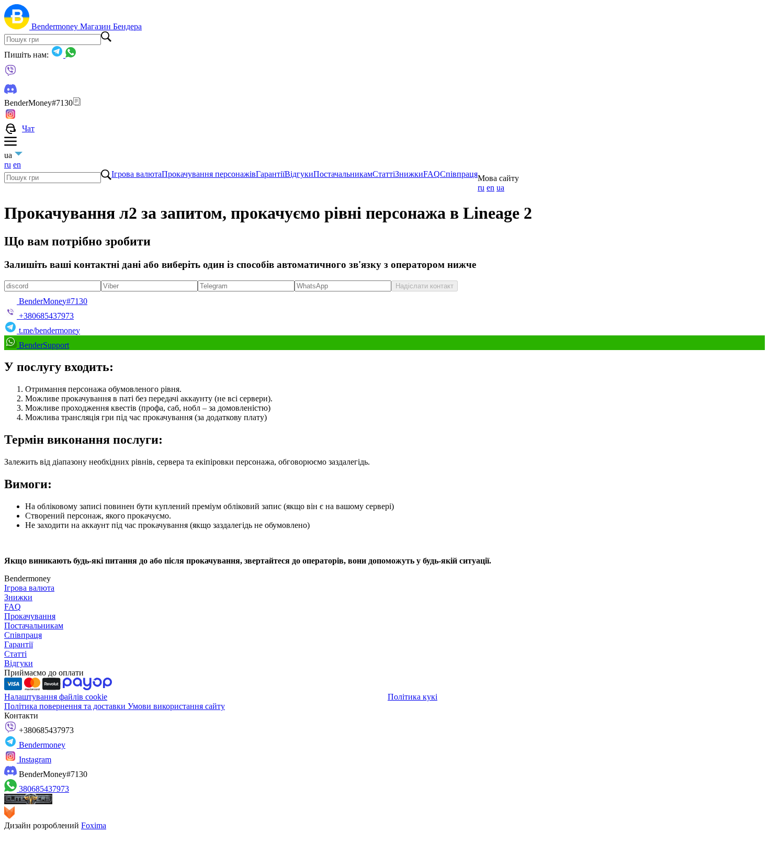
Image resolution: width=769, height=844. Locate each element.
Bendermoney (55, 26)
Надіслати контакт (424, 286)
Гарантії (270, 174)
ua (500, 187)
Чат (28, 128)
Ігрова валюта (136, 174)
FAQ (431, 174)
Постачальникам (342, 174)
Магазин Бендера (111, 26)
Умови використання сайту (176, 706)
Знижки (409, 174)
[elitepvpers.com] (28, 801)
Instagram (34, 759)
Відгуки (299, 174)
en (17, 164)
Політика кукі (412, 696)
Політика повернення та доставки (66, 706)
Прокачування (29, 616)
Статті (383, 174)
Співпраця (459, 174)
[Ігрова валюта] (17, 26)
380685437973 (43, 788)
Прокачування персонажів (209, 174)
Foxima (93, 825)
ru (7, 164)
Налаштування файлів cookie (55, 696)
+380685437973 (45, 730)
